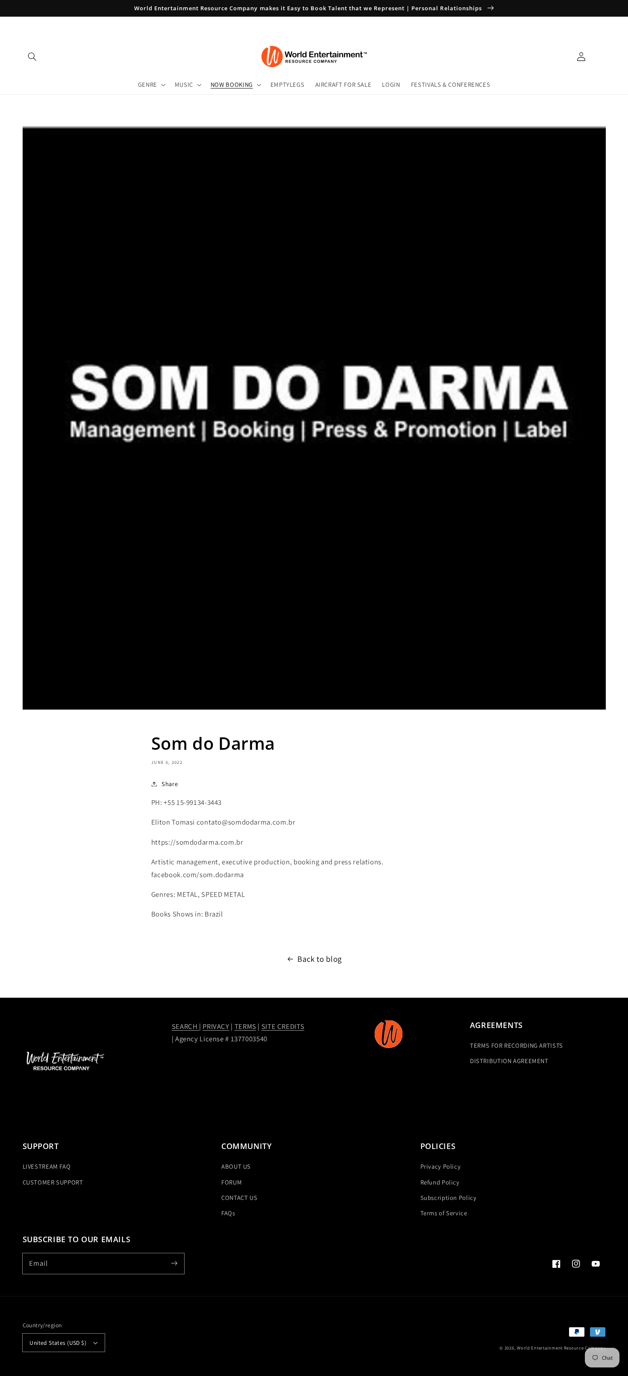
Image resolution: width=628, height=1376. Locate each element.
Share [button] (169, 784)
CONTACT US (239, 1197)
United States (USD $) (57, 1343)
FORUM (231, 1182)
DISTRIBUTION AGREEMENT (509, 1061)
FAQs (228, 1213)
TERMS (245, 1026)
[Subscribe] (174, 1263)
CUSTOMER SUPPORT (53, 1182)
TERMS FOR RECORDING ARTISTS (516, 1045)
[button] (32, 56)
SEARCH (185, 1026)
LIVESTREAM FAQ (47, 1166)
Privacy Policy (440, 1166)
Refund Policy (440, 1182)
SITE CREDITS (283, 1026)
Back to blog (319, 959)
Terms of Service (443, 1213)
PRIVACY (215, 1026)
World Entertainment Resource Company (561, 1348)
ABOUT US (236, 1166)
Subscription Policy (448, 1197)
